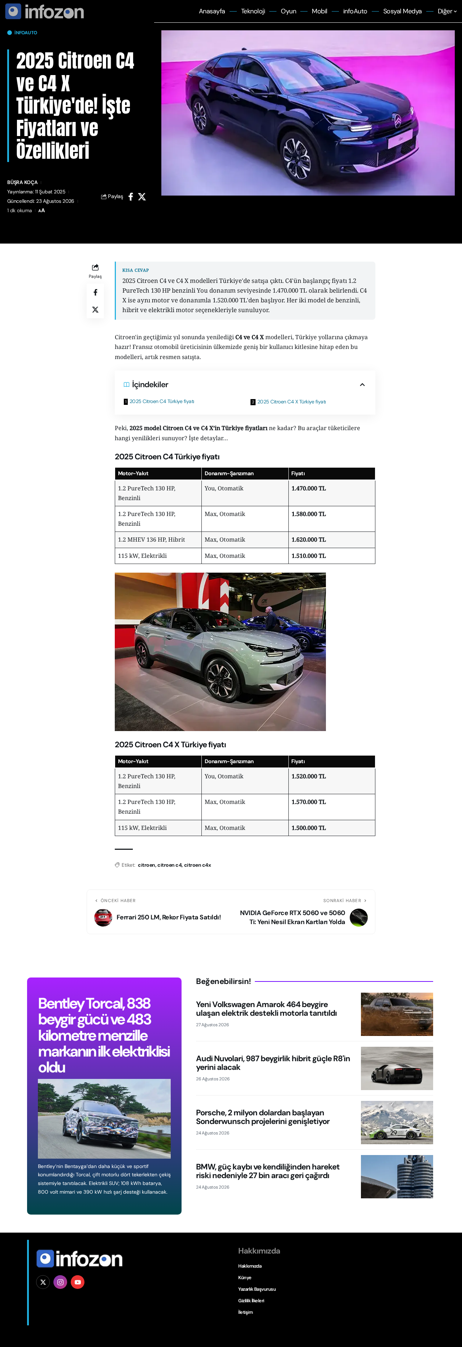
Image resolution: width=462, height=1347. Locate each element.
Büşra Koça (22, 182)
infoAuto (25, 32)
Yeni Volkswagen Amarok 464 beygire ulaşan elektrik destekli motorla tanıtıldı (266, 1008)
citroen (146, 865)
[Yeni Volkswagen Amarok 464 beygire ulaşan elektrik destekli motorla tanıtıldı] (397, 1014)
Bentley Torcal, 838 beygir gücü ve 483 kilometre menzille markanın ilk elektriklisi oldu (103, 1035)
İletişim (245, 1312)
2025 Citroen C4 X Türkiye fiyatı (291, 401)
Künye (245, 1277)
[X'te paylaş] (142, 196)
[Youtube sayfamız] (77, 1282)
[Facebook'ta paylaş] (131, 196)
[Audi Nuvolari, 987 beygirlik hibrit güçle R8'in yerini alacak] (397, 1068)
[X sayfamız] (43, 1282)
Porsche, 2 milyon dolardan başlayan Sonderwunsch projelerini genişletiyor (263, 1117)
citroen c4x (197, 865)
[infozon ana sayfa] (43, 11)
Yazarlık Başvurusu (257, 1289)
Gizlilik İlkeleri (251, 1301)
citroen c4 (169, 865)
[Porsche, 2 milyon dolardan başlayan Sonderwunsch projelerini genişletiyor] (397, 1122)
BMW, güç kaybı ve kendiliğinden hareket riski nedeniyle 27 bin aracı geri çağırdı (268, 1171)
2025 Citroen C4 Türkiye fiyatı (162, 401)
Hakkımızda (249, 1266)
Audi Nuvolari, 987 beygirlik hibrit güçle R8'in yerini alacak (273, 1062)
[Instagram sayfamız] (60, 1282)
